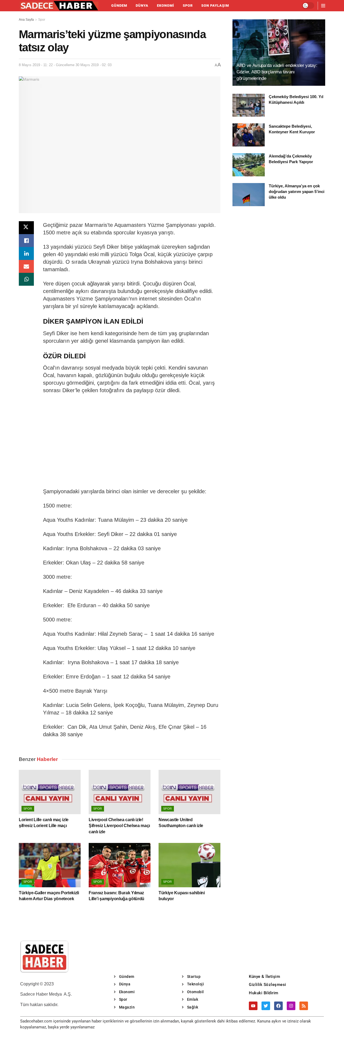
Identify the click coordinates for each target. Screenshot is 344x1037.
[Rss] (303, 1006)
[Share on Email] (26, 266)
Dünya (142, 5)
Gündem (119, 5)
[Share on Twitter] (26, 227)
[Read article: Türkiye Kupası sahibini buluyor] (189, 865)
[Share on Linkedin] (26, 253)
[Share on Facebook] (26, 240)
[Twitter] (265, 1006)
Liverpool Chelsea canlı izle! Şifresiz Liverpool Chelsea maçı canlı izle (119, 825)
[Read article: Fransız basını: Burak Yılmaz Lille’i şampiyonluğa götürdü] (119, 865)
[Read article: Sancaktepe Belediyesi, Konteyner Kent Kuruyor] (248, 134)
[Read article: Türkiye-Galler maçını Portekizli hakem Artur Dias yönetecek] (50, 865)
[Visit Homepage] (59, 5)
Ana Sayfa (26, 20)
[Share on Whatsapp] (26, 279)
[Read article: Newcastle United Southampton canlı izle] (189, 792)
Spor (188, 5)
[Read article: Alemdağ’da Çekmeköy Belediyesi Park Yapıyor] (248, 164)
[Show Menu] (323, 5)
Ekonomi (165, 5)
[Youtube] (253, 1006)
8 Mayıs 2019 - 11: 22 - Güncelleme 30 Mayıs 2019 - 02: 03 (65, 65)
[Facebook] (278, 1006)
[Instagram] (291, 1006)
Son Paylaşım (215, 5)
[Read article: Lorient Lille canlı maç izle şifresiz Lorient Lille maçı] (50, 792)
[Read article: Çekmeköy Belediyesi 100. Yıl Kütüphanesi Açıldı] (248, 105)
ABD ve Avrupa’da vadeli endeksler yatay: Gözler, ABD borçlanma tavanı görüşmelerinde (276, 72)
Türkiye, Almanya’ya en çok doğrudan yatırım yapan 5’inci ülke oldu (296, 191)
